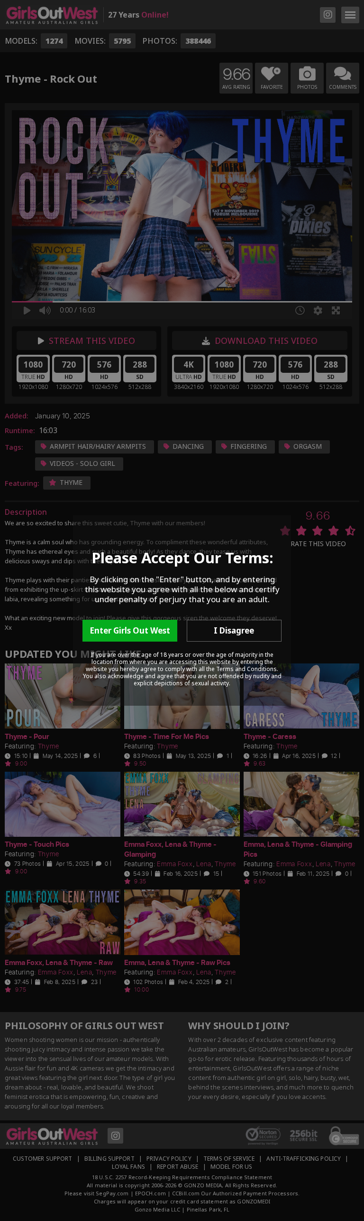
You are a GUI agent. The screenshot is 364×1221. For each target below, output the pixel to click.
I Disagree (234, 630)
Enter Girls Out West (130, 630)
